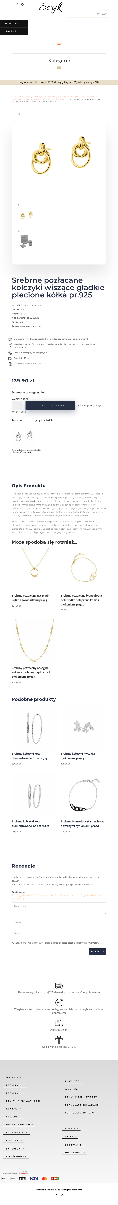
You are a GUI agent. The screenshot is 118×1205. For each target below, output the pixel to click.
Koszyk (70, 1128)
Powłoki (12, 1117)
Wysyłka (71, 1089)
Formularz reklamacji (82, 1105)
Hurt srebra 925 (18, 1124)
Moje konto (74, 1152)
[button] (19, 114)
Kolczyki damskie (44, 96)
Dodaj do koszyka (50, 405)
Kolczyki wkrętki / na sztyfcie (77, 96)
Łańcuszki (14, 1149)
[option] (27, 440)
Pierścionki (15, 1156)
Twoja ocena (18, 892)
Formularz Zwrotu (79, 1113)
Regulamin (14, 1085)
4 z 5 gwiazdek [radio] (86, 895)
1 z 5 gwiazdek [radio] (22, 895)
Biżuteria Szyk (21, 96)
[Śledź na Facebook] (17, 4)
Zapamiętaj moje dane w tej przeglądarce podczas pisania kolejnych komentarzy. (57, 942)
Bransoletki (15, 1132)
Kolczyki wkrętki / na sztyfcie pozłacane (38, 99)
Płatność (72, 1081)
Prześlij (97, 951)
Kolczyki (13, 1140)
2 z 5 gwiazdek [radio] (43, 895)
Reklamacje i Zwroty (81, 1097)
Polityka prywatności (23, 1101)
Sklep (69, 1136)
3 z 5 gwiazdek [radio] (65, 895)
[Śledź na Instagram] (22, 4)
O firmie (12, 1077)
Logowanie (73, 1145)
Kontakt (12, 1109)
